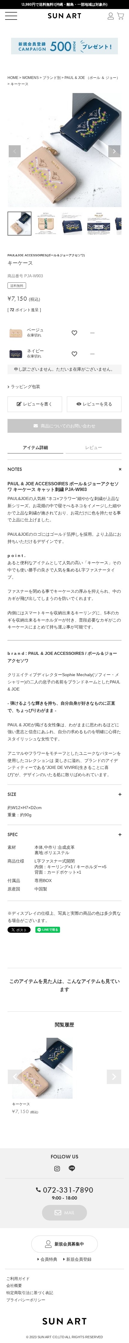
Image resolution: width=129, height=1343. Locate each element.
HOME (13, 78)
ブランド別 (52, 78)
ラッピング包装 (25, 386)
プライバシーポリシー (25, 1300)
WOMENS (30, 78)
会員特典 (48, 1259)
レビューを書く (37, 404)
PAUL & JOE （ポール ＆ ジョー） (92, 78)
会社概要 (14, 1285)
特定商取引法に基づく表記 (29, 1292)
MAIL (69, 1212)
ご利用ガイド (18, 1278)
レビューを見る (97, 404)
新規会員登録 (79, 1259)
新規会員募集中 (69, 1244)
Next (114, 151)
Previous (15, 151)
